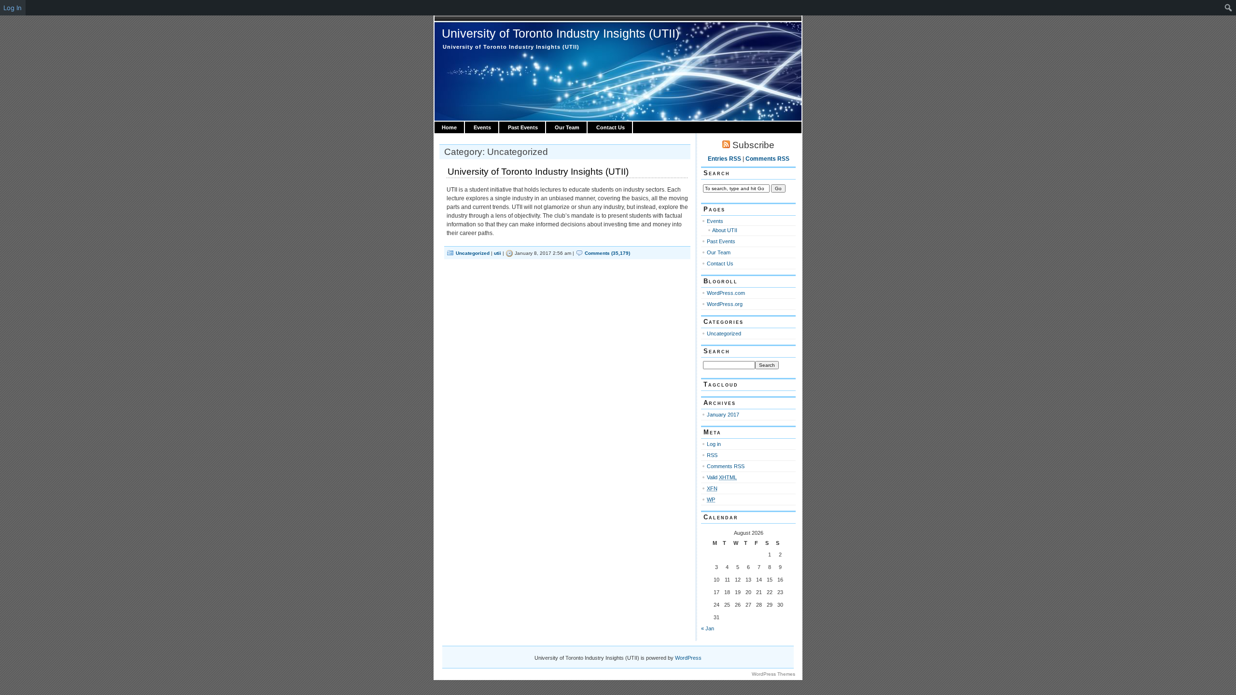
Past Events (523, 127)
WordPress (688, 658)
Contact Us (610, 127)
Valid (722, 477)
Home (449, 127)
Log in (714, 444)
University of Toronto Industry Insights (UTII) (560, 33)
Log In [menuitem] (12, 8)
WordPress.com (726, 293)
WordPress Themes (773, 674)
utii (497, 253)
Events (482, 127)
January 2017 (723, 414)
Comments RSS (767, 158)
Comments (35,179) (607, 253)
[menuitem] (1228, 7)
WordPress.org (725, 304)
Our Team (567, 127)
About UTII (724, 230)
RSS (712, 455)
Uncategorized (473, 253)
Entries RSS (724, 158)
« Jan (707, 628)
